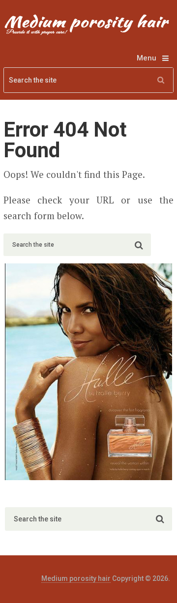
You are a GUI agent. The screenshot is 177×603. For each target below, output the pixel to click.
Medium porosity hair (76, 578)
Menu (146, 58)
